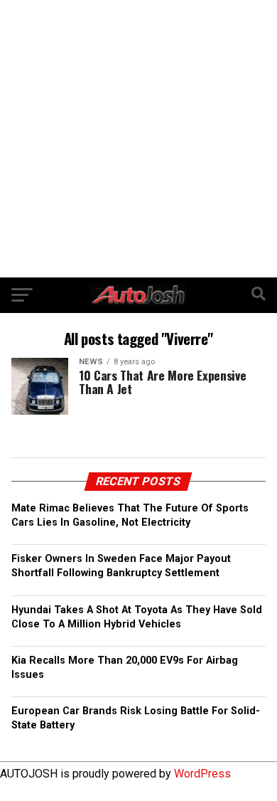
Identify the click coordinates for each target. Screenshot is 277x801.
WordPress (202, 773)
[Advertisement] (138, 138)
